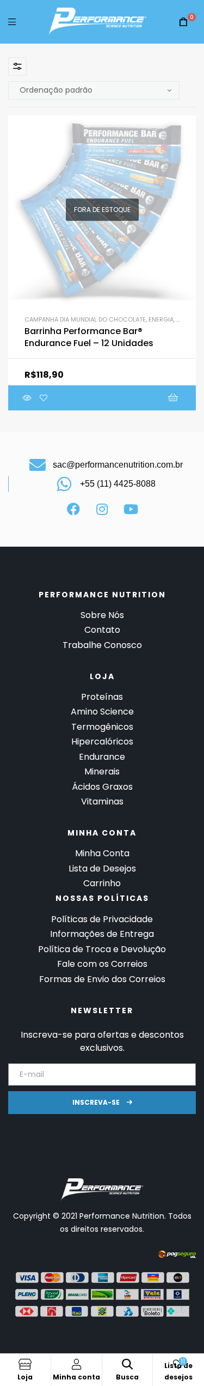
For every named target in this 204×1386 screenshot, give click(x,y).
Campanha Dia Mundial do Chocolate (85, 319)
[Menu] (12, 21)
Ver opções (122, 398)
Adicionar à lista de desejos (43, 398)
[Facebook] (73, 509)
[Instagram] (102, 509)
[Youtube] (131, 509)
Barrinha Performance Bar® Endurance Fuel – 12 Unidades (88, 337)
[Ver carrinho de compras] (183, 22)
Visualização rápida (27, 398)
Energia (161, 319)
